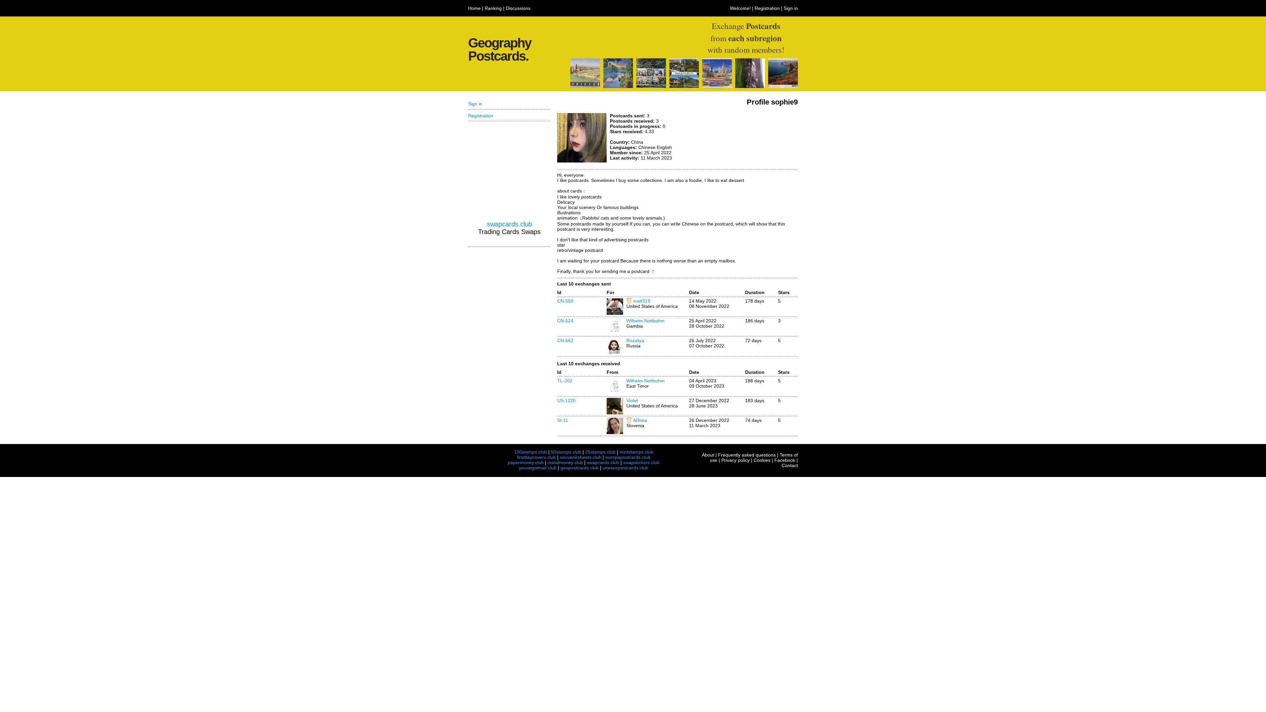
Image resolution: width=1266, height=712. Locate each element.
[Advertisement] (748, 138)
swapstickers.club (641, 462)
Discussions (518, 8)
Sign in (791, 8)
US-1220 (566, 400)
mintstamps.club (636, 452)
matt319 (641, 301)
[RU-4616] (783, 86)
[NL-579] (651, 86)
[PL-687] (717, 86)
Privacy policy (735, 460)
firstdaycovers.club (536, 457)
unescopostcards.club (625, 467)
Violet (632, 400)
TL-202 (564, 380)
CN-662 (565, 340)
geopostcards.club (579, 467)
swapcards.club (509, 224)
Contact (790, 465)
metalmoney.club (565, 462)
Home (474, 8)
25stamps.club (600, 452)
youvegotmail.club (538, 467)
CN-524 (565, 320)
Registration (767, 8)
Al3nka (640, 420)
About (708, 455)
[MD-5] (750, 86)
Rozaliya (635, 340)
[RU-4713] (618, 86)
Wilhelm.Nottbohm (645, 320)
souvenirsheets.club (580, 457)
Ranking (493, 8)
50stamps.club (566, 452)
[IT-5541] (684, 86)
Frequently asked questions (747, 455)
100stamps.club (530, 452)
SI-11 (562, 420)
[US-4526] (585, 86)
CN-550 (565, 301)
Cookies (762, 460)
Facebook (784, 460)
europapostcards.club (627, 457)
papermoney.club (526, 462)
